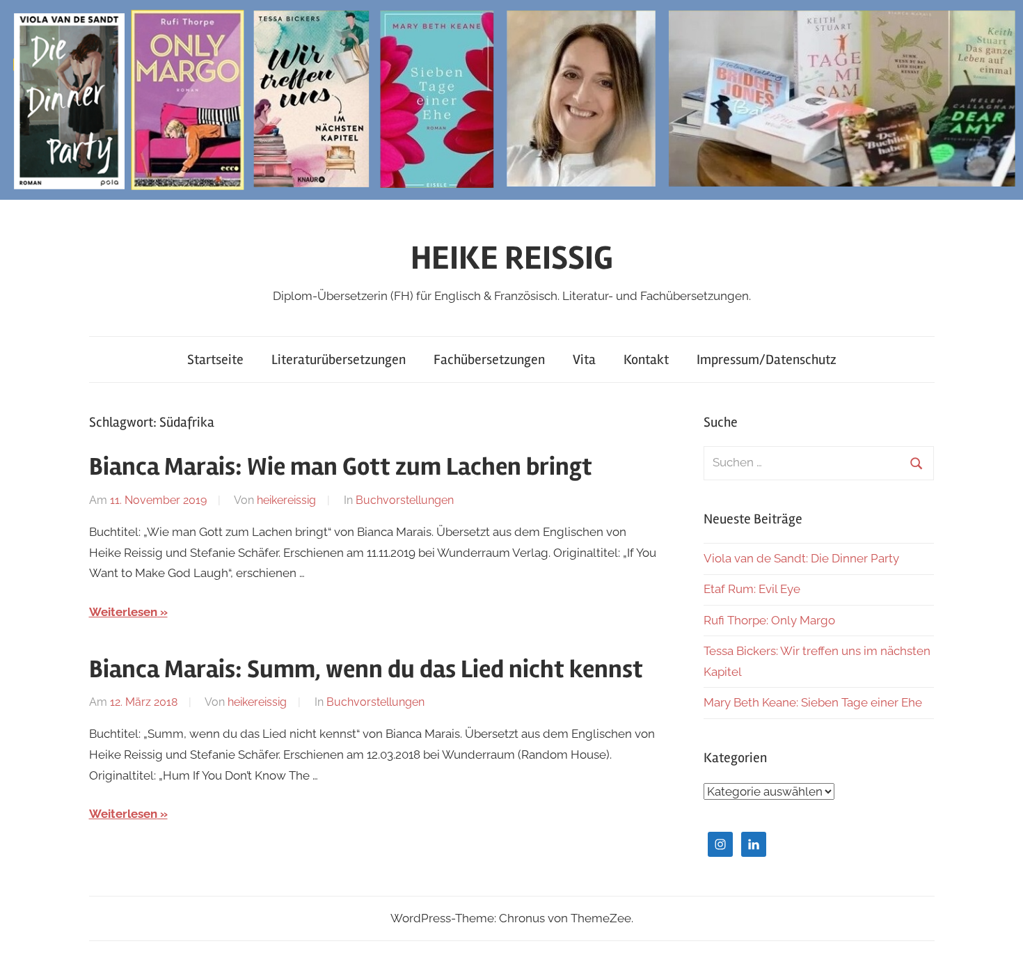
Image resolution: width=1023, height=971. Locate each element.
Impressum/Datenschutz (766, 359)
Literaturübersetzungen (338, 359)
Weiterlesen (123, 612)
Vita (584, 359)
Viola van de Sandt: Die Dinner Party (801, 558)
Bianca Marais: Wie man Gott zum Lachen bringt (340, 467)
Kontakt (646, 359)
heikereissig (286, 500)
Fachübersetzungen (489, 359)
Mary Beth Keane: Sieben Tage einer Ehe (813, 702)
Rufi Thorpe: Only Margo (769, 620)
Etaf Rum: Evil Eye (752, 589)
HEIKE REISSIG (512, 257)
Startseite (215, 359)
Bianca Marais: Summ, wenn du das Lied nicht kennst (366, 669)
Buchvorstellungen (405, 500)
